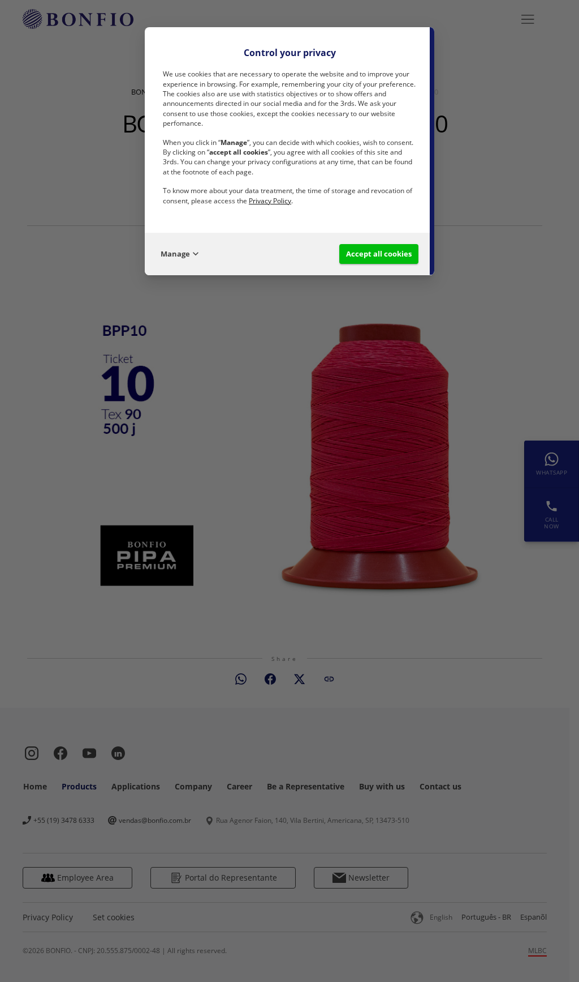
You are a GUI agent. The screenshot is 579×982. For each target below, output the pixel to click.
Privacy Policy (270, 201)
